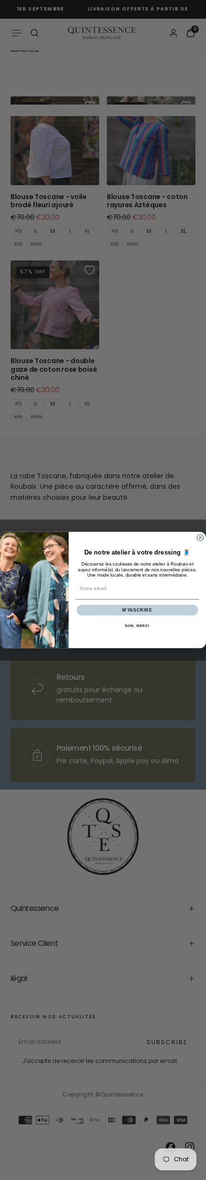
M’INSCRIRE (137, 610)
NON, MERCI (137, 626)
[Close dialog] (200, 537)
